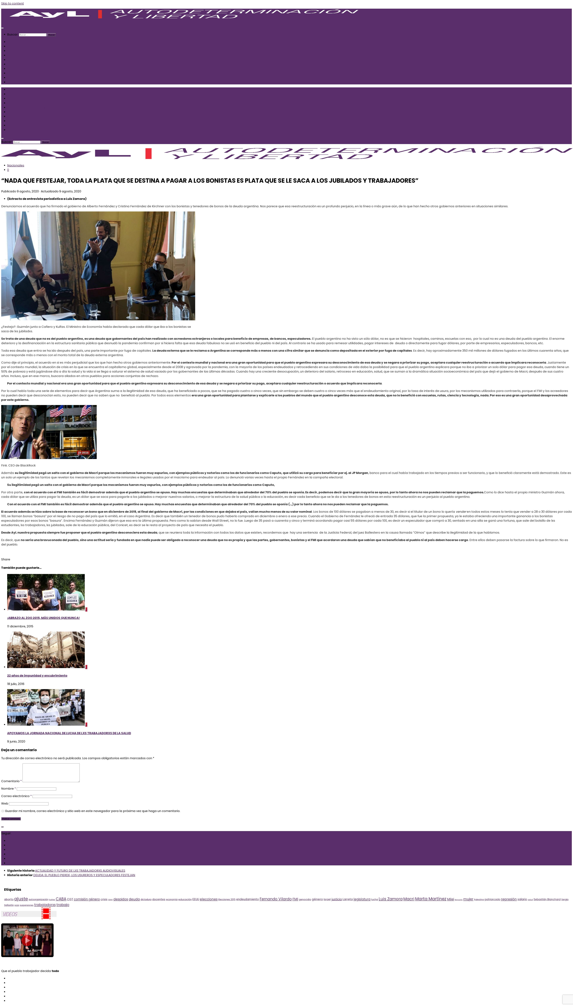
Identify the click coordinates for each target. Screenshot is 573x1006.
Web (4, 803)
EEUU (195, 899)
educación (185, 899)
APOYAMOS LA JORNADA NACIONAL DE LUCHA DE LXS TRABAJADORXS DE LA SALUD (69, 733)
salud (530, 899)
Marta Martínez (430, 899)
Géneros (13, 69)
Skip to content (12, 3)
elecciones (209, 899)
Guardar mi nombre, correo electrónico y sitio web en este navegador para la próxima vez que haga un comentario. (92, 811)
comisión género (87, 899)
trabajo (62, 904)
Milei (450, 899)
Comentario (11, 781)
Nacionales (15, 46)
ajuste (21, 899)
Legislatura (15, 73)
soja (16, 905)
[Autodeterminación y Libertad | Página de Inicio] (187, 19)
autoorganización (38, 899)
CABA (61, 899)
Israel (327, 899)
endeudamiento (247, 899)
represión (509, 899)
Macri (408, 899)
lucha (374, 899)
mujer (468, 899)
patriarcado (492, 899)
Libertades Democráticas (26, 60)
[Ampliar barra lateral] (2, 826)
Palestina (479, 899)
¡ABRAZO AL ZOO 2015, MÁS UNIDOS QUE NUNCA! (43, 618)
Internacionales (19, 51)
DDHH (110, 900)
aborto (9, 899)
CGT (70, 899)
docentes (158, 899)
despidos (120, 899)
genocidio (305, 899)
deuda (134, 899)
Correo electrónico (16, 796)
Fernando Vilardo (276, 899)
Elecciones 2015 (226, 899)
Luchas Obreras (19, 64)
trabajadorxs (45, 905)
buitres (52, 899)
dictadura (146, 899)
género (317, 899)
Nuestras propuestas (23, 78)
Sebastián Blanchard (547, 899)
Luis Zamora (391, 899)
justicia (336, 899)
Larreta (348, 899)
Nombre (8, 788)
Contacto (14, 82)
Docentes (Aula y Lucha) (25, 55)
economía (172, 899)
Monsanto (459, 900)
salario (522, 899)
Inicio (11, 42)
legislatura (362, 899)
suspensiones (26, 905)
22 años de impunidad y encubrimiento (37, 675)
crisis (104, 899)
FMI (295, 899)
